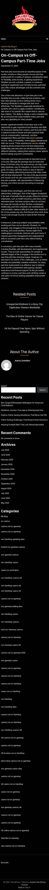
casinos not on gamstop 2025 (13, 653)
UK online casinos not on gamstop (15, 830)
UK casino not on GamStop (12, 784)
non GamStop (6, 699)
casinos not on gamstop (11, 526)
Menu (3, 39)
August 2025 (6, 488)
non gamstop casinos (10, 555)
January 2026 (6, 464)
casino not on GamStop (10, 691)
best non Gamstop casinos (12, 629)
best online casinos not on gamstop (15, 761)
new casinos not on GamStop (13, 846)
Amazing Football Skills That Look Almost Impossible (22, 425)
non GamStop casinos (10, 622)
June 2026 (5, 455)
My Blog (11, 46)
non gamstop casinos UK (11, 807)
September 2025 (8, 484)
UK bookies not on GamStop (12, 753)
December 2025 (7, 469)
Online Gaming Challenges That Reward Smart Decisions (24, 420)
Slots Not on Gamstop (10, 838)
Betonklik (5, 863)
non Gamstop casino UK (11, 645)
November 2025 (7, 474)
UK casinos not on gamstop (12, 738)
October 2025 (7, 479)
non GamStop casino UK (11, 586)
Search (4, 386)
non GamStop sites (8, 707)
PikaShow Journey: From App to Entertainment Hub (22, 410)
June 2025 (5, 498)
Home (3, 46)
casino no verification (10, 570)
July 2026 (5, 450)
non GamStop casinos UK (11, 578)
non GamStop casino (9, 562)
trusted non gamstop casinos (13, 547)
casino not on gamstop (10, 792)
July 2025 (5, 493)
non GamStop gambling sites (12, 539)
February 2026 (7, 459)
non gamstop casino (9, 660)
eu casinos (5, 521)
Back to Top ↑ (24, 887)
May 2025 (5, 503)
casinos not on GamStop (11, 676)
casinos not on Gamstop (11, 637)
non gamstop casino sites (11, 769)
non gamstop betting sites (11, 606)
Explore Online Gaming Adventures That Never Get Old (24, 415)
